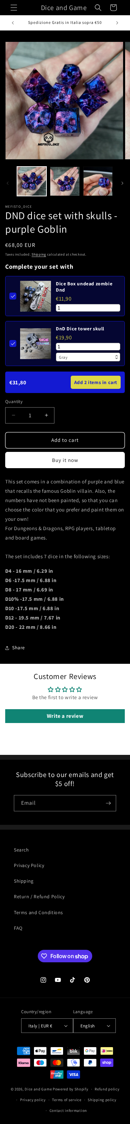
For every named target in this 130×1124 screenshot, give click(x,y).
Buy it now (65, 460)
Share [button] (18, 647)
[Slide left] (7, 183)
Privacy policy (33, 1099)
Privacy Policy (29, 865)
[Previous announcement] (12, 22)
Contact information (68, 1110)
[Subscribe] (108, 803)
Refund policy (107, 1089)
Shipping (39, 254)
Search (21, 850)
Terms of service (66, 1099)
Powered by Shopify (70, 1089)
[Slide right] (122, 183)
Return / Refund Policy (39, 896)
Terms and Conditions (38, 912)
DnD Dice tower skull (80, 328)
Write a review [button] (65, 716)
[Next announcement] (117, 22)
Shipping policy (102, 1099)
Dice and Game (38, 1089)
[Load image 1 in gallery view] (31, 181)
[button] (13, 7)
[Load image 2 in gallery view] (64, 181)
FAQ (18, 928)
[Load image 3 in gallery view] (98, 181)
